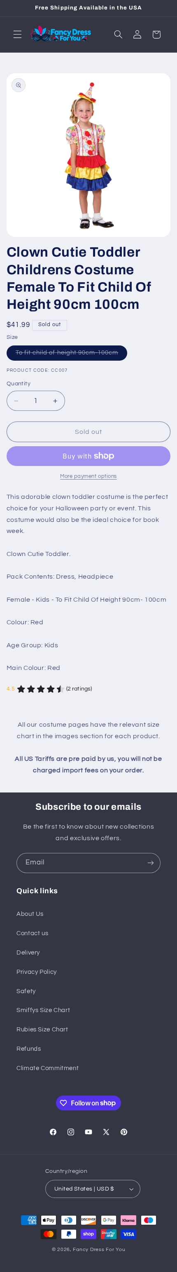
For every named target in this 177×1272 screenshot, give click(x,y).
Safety (26, 991)
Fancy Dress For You (99, 1249)
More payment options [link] (88, 476)
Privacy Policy (36, 972)
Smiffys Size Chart (43, 1010)
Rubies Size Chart (42, 1029)
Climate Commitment (47, 1068)
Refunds (28, 1049)
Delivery (28, 953)
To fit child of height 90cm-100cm (72, 355)
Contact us (32, 933)
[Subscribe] (150, 863)
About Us (30, 914)
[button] (17, 34)
